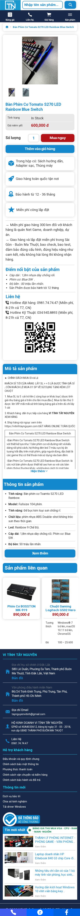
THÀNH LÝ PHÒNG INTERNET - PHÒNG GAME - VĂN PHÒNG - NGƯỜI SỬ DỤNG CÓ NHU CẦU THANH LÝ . (55, 840)
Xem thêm (40, 553)
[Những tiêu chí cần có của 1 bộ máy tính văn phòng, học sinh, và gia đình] (19, 874)
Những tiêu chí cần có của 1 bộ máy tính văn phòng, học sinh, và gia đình (55, 873)
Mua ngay (58, 138)
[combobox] (42, 5)
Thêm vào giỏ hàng (40, 149)
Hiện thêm (38, 471)
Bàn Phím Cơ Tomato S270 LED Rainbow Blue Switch (43, 27)
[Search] (70, 5)
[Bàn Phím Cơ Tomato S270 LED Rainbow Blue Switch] (26, 94)
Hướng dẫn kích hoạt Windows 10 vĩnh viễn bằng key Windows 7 (55, 889)
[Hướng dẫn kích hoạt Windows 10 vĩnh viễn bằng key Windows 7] (19, 890)
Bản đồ (17, 678)
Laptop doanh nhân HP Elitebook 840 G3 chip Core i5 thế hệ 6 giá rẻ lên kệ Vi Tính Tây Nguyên (54, 856)
